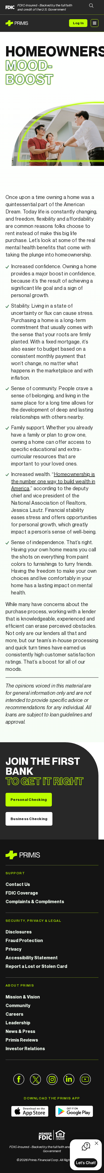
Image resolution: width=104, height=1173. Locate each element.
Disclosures (19, 932)
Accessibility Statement (32, 957)
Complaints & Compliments (35, 901)
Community (18, 1005)
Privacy (13, 949)
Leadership (18, 1022)
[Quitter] (96, 1143)
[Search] (91, 6)
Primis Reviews (22, 1040)
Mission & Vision (23, 997)
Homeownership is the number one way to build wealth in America (53, 481)
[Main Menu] (94, 23)
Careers (14, 1014)
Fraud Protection (24, 940)
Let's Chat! (86, 1162)
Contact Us (18, 884)
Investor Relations (25, 1048)
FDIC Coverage (22, 893)
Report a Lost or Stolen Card (36, 966)
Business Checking (29, 818)
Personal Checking (29, 799)
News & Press (20, 1031)
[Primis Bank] (52, 855)
